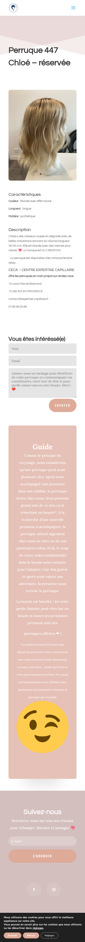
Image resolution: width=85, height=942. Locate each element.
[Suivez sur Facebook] (34, 889)
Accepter (12, 935)
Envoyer (62, 405)
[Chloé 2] (42, 180)
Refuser (31, 935)
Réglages (49, 935)
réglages (38, 928)
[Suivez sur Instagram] (54, 889)
